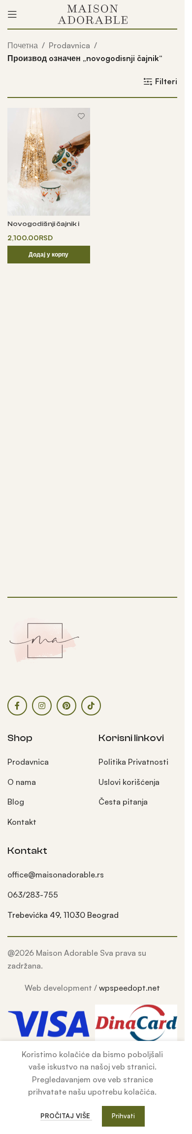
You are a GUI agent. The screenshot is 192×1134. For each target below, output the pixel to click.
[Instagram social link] (42, 705)
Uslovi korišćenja (129, 782)
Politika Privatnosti (133, 762)
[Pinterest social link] (66, 705)
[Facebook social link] (17, 705)
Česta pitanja (123, 802)
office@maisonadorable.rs (55, 874)
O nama (21, 782)
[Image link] (44, 640)
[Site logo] (92, 13)
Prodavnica (69, 45)
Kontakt (21, 822)
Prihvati (123, 1116)
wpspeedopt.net (129, 988)
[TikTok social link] (91, 705)
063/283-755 (32, 895)
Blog (15, 802)
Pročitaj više (66, 1116)
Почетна (22, 45)
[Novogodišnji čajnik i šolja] (48, 162)
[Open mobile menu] (12, 14)
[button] (48, 254)
